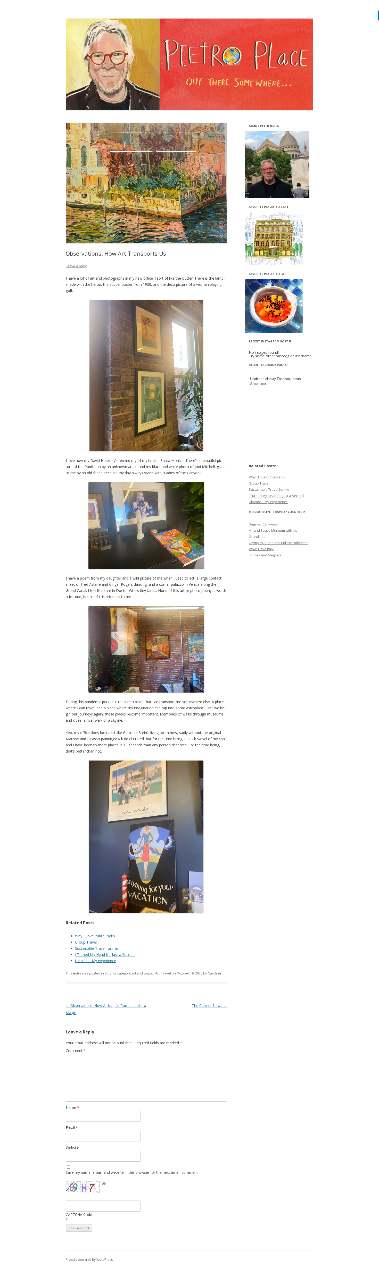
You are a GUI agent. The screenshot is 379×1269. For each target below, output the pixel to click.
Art (157, 973)
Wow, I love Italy (261, 549)
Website (72, 1147)
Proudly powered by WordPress (89, 1259)
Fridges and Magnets (265, 555)
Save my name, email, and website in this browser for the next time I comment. (132, 1172)
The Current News (209, 1005)
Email (72, 1127)
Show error (258, 384)
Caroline (214, 973)
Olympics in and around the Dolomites (278, 542)
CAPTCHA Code (79, 1214)
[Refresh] (104, 1184)
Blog (108, 973)
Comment (76, 1050)
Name (72, 1107)
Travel (166, 973)
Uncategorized (124, 973)
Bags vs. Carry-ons (263, 524)
